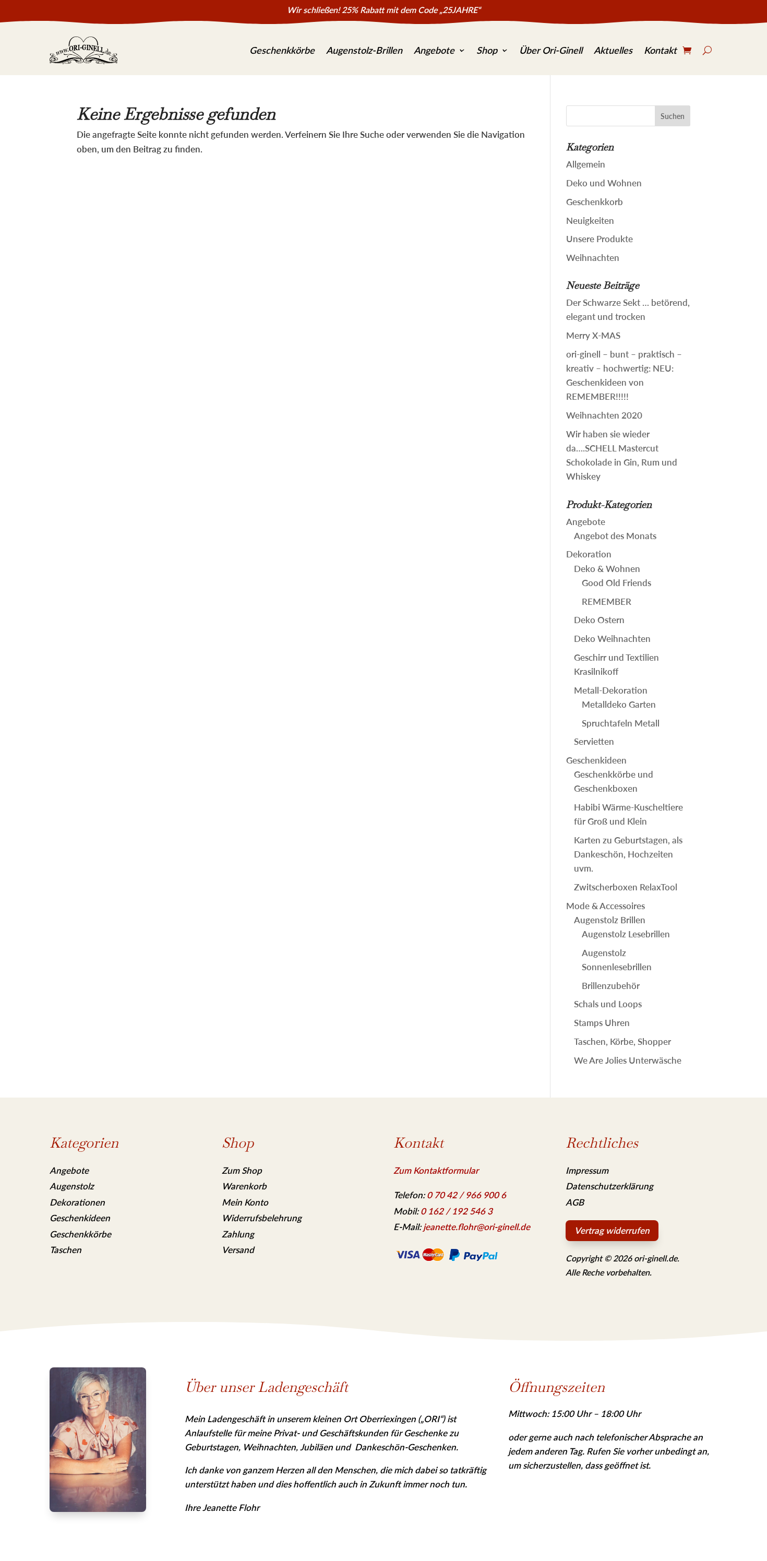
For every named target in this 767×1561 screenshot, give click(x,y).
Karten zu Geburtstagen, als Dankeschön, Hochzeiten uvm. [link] (628, 854)
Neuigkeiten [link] (590, 220)
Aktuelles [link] (613, 50)
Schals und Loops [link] (608, 1003)
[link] (83, 51)
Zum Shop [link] (242, 1170)
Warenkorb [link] (244, 1186)
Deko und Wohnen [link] (604, 182)
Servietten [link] (594, 741)
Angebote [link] (434, 50)
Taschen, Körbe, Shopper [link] (622, 1041)
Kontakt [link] (660, 50)
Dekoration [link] (589, 554)
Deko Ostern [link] (599, 619)
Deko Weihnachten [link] (612, 638)
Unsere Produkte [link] (599, 238)
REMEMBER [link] (606, 601)
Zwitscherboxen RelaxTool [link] (625, 886)
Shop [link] (486, 50)
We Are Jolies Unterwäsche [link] (627, 1060)
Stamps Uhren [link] (602, 1022)
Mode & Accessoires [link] (605, 905)
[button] (672, 115)
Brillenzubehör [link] (611, 985)
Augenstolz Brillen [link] (609, 919)
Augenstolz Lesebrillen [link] (626, 933)
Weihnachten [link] (592, 257)
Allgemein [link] (585, 164)
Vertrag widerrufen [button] (612, 1230)
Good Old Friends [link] (616, 582)
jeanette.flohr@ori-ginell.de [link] (476, 1226)
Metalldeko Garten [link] (619, 704)
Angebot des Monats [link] (615, 535)
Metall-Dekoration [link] (611, 690)
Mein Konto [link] (245, 1202)
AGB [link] (575, 1202)
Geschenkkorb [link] (594, 201)
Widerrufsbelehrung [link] (262, 1217)
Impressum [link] (587, 1170)
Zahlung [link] (238, 1234)
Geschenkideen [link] (596, 760)
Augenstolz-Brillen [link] (364, 50)
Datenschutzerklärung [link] (609, 1186)
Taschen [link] (65, 1249)
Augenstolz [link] (72, 1186)
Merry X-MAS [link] (593, 335)
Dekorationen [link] (77, 1202)
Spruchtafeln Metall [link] (621, 723)
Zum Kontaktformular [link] (435, 1170)
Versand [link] (238, 1249)
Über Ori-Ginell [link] (550, 50)
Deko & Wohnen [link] (607, 568)
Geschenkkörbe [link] (282, 50)
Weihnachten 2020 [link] (604, 415)
